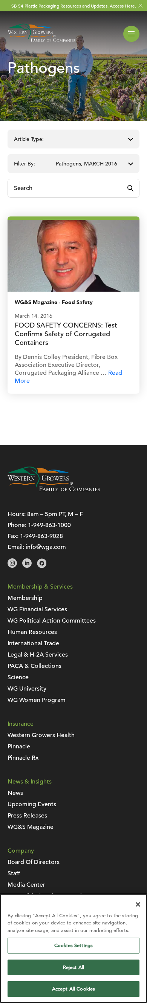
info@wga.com (46, 547)
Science (18, 677)
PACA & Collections (34, 666)
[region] (73, 948)
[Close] (138, 904)
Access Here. (123, 6)
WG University (27, 688)
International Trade (33, 643)
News (15, 793)
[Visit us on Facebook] (41, 566)
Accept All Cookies (73, 989)
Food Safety (77, 302)
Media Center (26, 885)
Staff (14, 873)
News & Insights (30, 781)
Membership (25, 598)
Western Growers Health (41, 735)
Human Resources (32, 632)
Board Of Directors (34, 862)
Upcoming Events (32, 804)
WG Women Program (37, 700)
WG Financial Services (37, 609)
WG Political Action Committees (52, 620)
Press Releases (27, 815)
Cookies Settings (73, 945)
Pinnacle (19, 746)
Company (21, 851)
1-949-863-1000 (49, 525)
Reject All (73, 967)
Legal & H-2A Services (38, 654)
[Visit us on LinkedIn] (27, 566)
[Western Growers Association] (41, 43)
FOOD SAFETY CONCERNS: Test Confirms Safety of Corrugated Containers (66, 334)
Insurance (21, 724)
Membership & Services (40, 586)
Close (140, 6)
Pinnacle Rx (23, 758)
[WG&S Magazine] (73, 255)
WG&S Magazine (36, 302)
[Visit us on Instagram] (12, 566)
